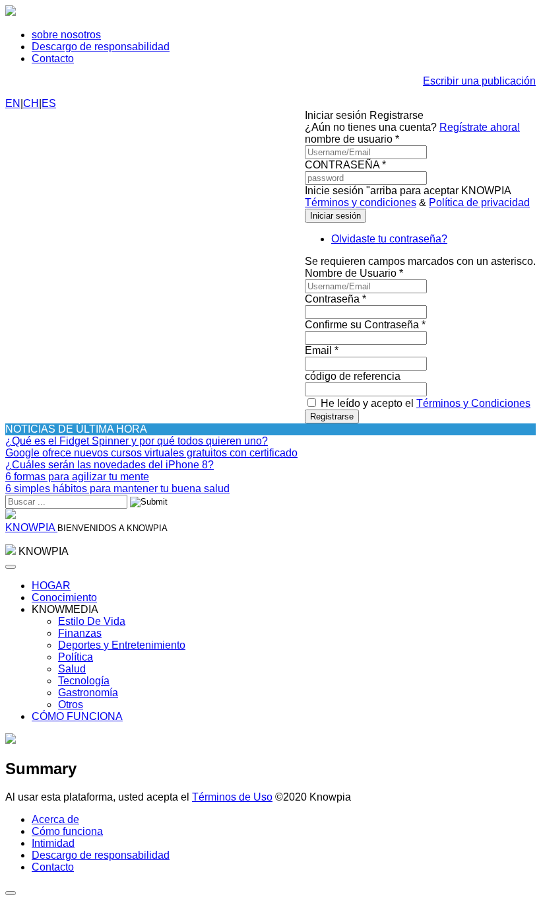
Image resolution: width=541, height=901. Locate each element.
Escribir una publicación (479, 81)
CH (31, 103)
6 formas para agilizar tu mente (77, 476)
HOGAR (51, 585)
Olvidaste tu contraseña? (389, 238)
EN (12, 103)
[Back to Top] (10, 893)
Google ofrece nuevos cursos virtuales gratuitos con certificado (151, 452)
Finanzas (80, 633)
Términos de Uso (232, 797)
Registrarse (332, 416)
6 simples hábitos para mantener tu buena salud (117, 488)
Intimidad (53, 843)
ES (49, 103)
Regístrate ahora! (479, 127)
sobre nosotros (66, 34)
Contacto (53, 58)
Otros (70, 704)
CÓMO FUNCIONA (77, 716)
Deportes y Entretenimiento (121, 645)
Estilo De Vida (91, 621)
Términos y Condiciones (473, 403)
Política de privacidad (479, 202)
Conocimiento (64, 597)
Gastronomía (88, 692)
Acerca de (55, 819)
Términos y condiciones (360, 202)
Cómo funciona (67, 831)
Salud (72, 668)
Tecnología (84, 680)
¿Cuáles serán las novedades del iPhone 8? (109, 464)
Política (75, 657)
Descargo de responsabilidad (101, 46)
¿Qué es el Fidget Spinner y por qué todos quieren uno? (136, 441)
